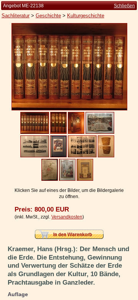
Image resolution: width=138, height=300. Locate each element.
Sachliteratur (16, 15)
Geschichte (48, 15)
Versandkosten (66, 217)
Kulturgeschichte (85, 15)
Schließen (124, 5)
